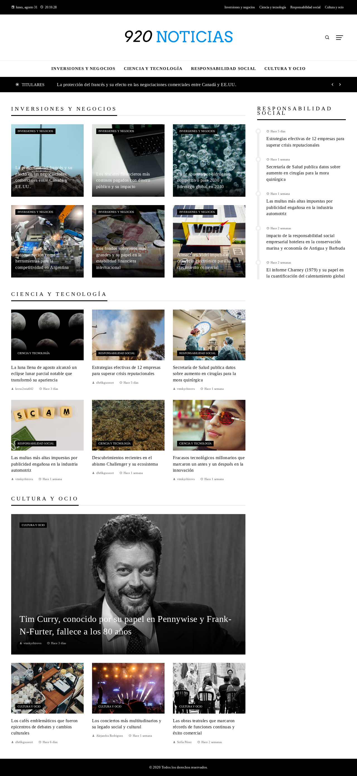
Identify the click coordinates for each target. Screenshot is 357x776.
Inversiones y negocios (35, 131)
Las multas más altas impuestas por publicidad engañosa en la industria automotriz (44, 464)
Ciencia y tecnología (34, 353)
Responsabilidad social (116, 353)
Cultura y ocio (33, 525)
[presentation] (332, 85)
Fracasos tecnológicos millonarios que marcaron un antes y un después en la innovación (209, 464)
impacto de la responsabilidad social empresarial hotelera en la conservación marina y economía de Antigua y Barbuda (305, 241)
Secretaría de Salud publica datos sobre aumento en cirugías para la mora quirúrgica (204, 373)
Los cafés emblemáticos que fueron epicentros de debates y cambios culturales (44, 727)
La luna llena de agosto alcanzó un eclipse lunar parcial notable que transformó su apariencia (44, 373)
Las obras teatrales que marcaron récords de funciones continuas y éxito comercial (204, 727)
